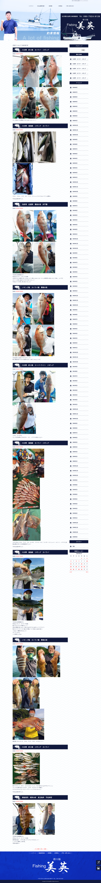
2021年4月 (75, 390)
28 (78, 569)
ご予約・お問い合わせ (70, 6)
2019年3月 (75, 508)
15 (81, 563)
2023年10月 (75, 248)
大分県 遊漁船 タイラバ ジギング (35, 443)
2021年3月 (75, 395)
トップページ (31, 6)
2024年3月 (75, 224)
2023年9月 (75, 253)
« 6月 (71, 572)
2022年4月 (75, 333)
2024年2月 (75, 229)
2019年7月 (75, 489)
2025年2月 (75, 172)
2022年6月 (75, 324)
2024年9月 (75, 196)
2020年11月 (75, 413)
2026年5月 (75, 101)
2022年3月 (75, 338)
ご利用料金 (60, 6)
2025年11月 (75, 130)
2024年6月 (75, 210)
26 (73, 569)
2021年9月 (75, 366)
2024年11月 (75, 186)
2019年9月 (75, 480)
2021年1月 (75, 404)
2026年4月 (75, 106)
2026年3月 (75, 111)
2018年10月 (75, 532)
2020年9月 (75, 423)
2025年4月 (75, 163)
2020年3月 (75, 451)
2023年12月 (75, 238)
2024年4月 (75, 220)
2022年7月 (75, 319)
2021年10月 (75, 361)
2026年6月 (75, 97)
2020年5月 (75, 442)
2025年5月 (75, 158)
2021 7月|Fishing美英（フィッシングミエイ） (80, 0)
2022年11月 (75, 300)
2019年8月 (75, 484)
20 (76, 566)
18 (70, 566)
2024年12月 (75, 182)
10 (87, 561)
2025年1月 (75, 177)
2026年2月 (75, 115)
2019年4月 (75, 503)
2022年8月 (75, 314)
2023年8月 (75, 257)
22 (81, 566)
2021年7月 (75, 376)
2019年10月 (75, 475)
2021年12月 (75, 352)
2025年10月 (75, 134)
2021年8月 (75, 371)
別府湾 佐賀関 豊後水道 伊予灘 (34, 204)
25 (70, 569)
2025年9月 (75, 139)
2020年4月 (75, 447)
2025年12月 (75, 125)
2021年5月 (75, 385)
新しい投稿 (44, 849)
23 (84, 566)
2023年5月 (75, 272)
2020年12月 (75, 409)
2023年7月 (75, 262)
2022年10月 (75, 305)
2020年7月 (75, 432)
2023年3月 (75, 281)
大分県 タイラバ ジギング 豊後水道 (80, 68)
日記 (74, 546)
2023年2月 (75, 286)
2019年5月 (75, 499)
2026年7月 (75, 92)
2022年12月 (75, 295)
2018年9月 (75, 536)
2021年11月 (75, 357)
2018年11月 (75, 527)
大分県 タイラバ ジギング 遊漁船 (80, 59)
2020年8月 (75, 428)
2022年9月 (75, 309)
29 (81, 569)
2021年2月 (75, 399)
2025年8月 (75, 144)
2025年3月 (75, 167)
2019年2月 (75, 513)
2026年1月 (75, 120)
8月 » (87, 572)
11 (70, 563)
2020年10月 (75, 418)
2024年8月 (75, 201)
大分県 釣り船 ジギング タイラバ (35, 747)
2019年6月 (75, 494)
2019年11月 (75, 470)
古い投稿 (36, 849)
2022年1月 (75, 347)
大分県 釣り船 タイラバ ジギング (35, 50)
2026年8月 (75, 87)
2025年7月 (75, 149)
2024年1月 (75, 234)
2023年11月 (75, 243)
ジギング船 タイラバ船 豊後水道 (34, 287)
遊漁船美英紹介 (41, 6)
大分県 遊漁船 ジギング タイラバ (35, 126)
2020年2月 (75, 456)
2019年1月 (75, 518)
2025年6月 (75, 153)
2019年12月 (75, 466)
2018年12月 (75, 522)
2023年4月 (75, 276)
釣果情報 (50, 6)
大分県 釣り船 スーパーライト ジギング (38, 365)
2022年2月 (75, 343)
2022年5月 (75, 328)
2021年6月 (75, 380)
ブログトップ (79, 46)
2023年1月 (75, 290)
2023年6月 (75, 267)
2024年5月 (75, 215)
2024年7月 (75, 205)
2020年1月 (75, 461)
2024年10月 (75, 191)
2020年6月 (75, 437)
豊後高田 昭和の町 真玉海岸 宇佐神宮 (37, 797)
